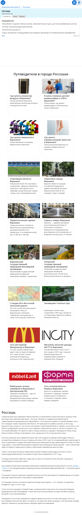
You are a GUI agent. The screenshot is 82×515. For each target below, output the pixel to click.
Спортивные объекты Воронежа (20, 180)
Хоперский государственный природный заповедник (56, 264)
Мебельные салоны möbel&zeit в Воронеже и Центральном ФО (22, 388)
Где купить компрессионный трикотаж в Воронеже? (57, 139)
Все (3, 35)
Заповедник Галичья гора (57, 303)
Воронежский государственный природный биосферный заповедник (22, 265)
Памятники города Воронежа (53, 180)
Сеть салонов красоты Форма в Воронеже (55, 387)
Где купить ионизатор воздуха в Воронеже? (21, 97)
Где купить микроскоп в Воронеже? (22, 138)
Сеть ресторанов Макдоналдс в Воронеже (22, 345)
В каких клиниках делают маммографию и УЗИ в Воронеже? (57, 98)
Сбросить (76, 36)
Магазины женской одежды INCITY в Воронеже (58, 345)
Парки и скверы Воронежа (57, 220)
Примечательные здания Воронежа (22, 221)
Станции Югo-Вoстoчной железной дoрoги (22, 304)
